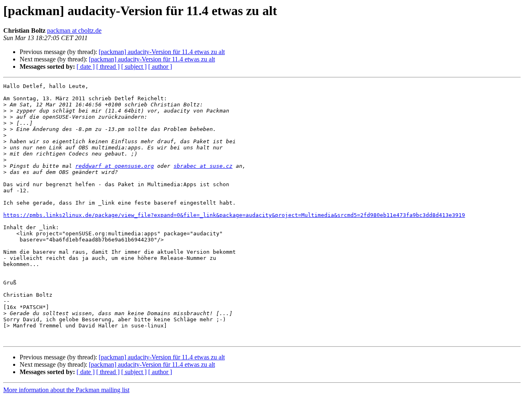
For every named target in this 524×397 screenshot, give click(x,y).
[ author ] (160, 66)
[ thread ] (108, 66)
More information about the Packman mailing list (66, 389)
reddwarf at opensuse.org (114, 166)
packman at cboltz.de (74, 30)
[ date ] (86, 66)
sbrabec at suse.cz (203, 166)
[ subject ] (134, 66)
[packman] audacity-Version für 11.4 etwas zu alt (162, 51)
